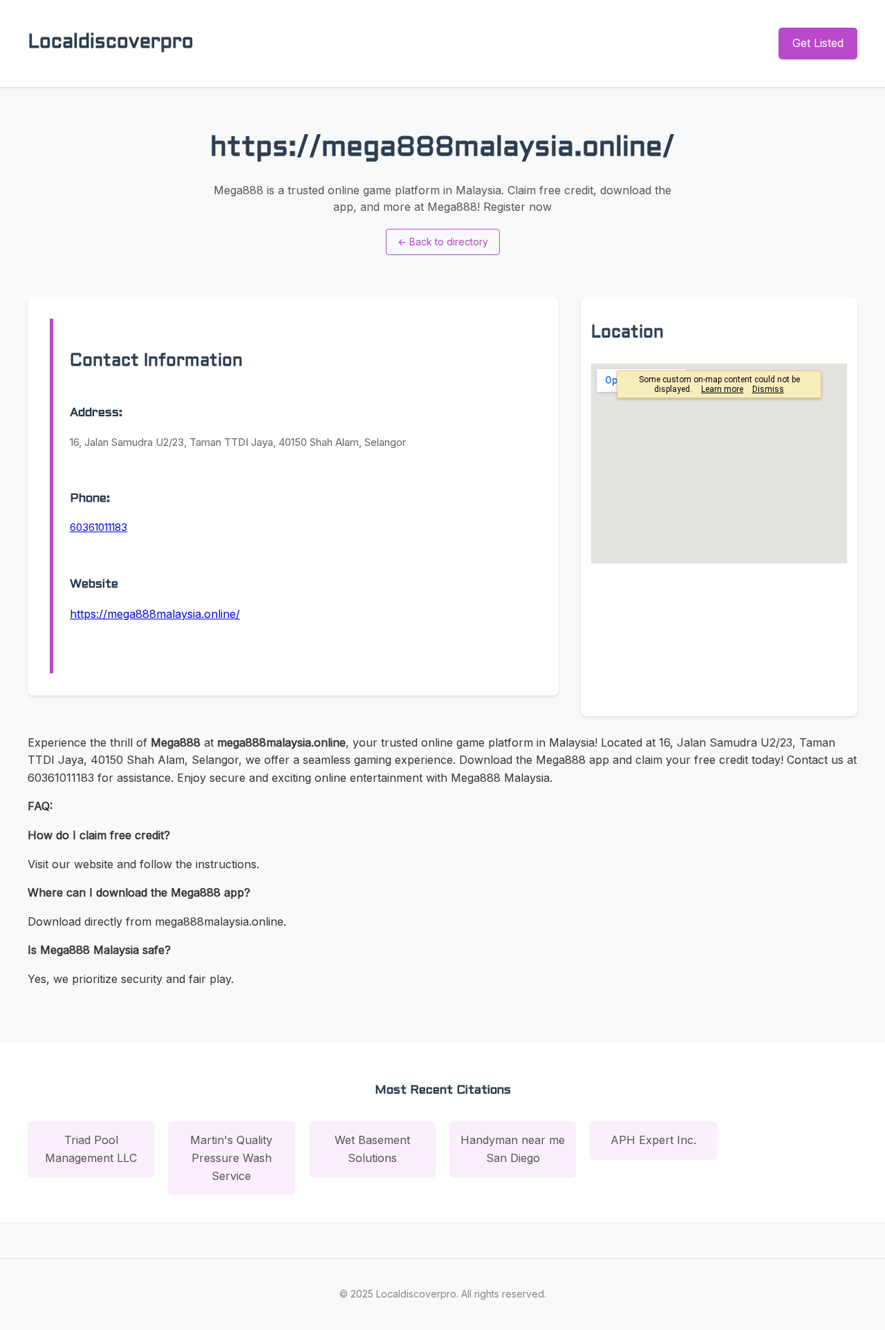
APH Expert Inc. (653, 1140)
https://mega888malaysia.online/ (155, 614)
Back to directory (443, 241)
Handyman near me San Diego (512, 1149)
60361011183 (98, 527)
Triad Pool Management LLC (91, 1149)
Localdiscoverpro (111, 43)
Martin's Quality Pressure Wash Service (231, 1157)
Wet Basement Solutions (372, 1149)
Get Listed (818, 43)
